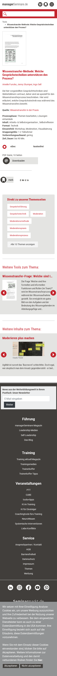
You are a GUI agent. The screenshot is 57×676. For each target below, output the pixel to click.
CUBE (28, 495)
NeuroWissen (28, 519)
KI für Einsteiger (28, 509)
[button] (20, 161)
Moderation (38, 214)
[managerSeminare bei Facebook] (28, 587)
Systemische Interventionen (28, 523)
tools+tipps (28, 499)
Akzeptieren (10, 665)
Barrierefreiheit (28, 554)
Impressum (28, 564)
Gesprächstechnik (18, 214)
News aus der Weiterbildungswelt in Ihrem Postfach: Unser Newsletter (23, 391)
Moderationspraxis (18, 228)
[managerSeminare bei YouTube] (37, 587)
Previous (4, 293)
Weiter (9, 404)
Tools (4, 22)
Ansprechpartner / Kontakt (28, 544)
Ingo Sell (37, 84)
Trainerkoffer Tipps (28, 473)
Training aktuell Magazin (29, 459)
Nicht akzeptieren (31, 665)
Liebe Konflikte (28, 528)
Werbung (28, 573)
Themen (28, 568)
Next (53, 293)
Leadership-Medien (28, 430)
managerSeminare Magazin (28, 425)
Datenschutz (28, 559)
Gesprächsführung (18, 206)
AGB (28, 549)
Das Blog (28, 440)
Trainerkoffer (28, 469)
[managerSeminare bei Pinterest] (46, 587)
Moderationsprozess (19, 235)
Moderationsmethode (19, 221)
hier (40, 660)
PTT (29, 490)
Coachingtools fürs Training (28, 514)
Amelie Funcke (9, 84)
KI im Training (28, 504)
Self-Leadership (28, 435)
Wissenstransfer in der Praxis (24, 110)
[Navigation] (52, 4)
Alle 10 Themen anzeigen (23, 244)
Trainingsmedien (28, 464)
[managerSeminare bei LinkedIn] (10, 587)
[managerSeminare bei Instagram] (19, 587)
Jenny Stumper (24, 84)
